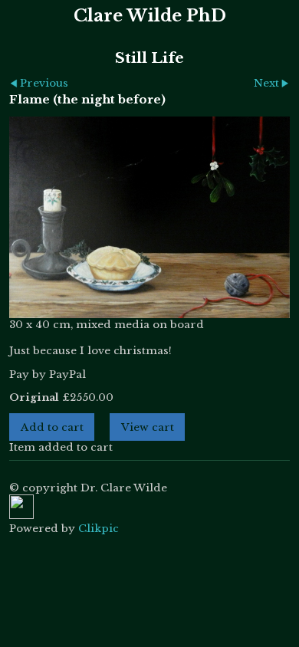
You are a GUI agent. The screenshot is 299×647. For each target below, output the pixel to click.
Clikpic (98, 528)
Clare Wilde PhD (150, 15)
